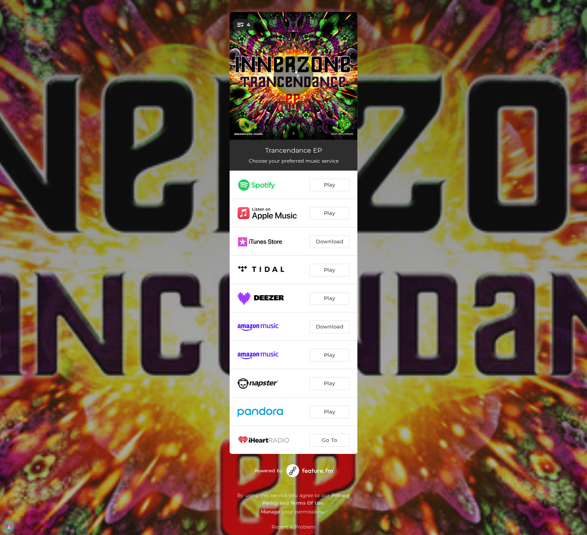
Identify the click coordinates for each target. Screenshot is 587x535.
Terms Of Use (307, 503)
